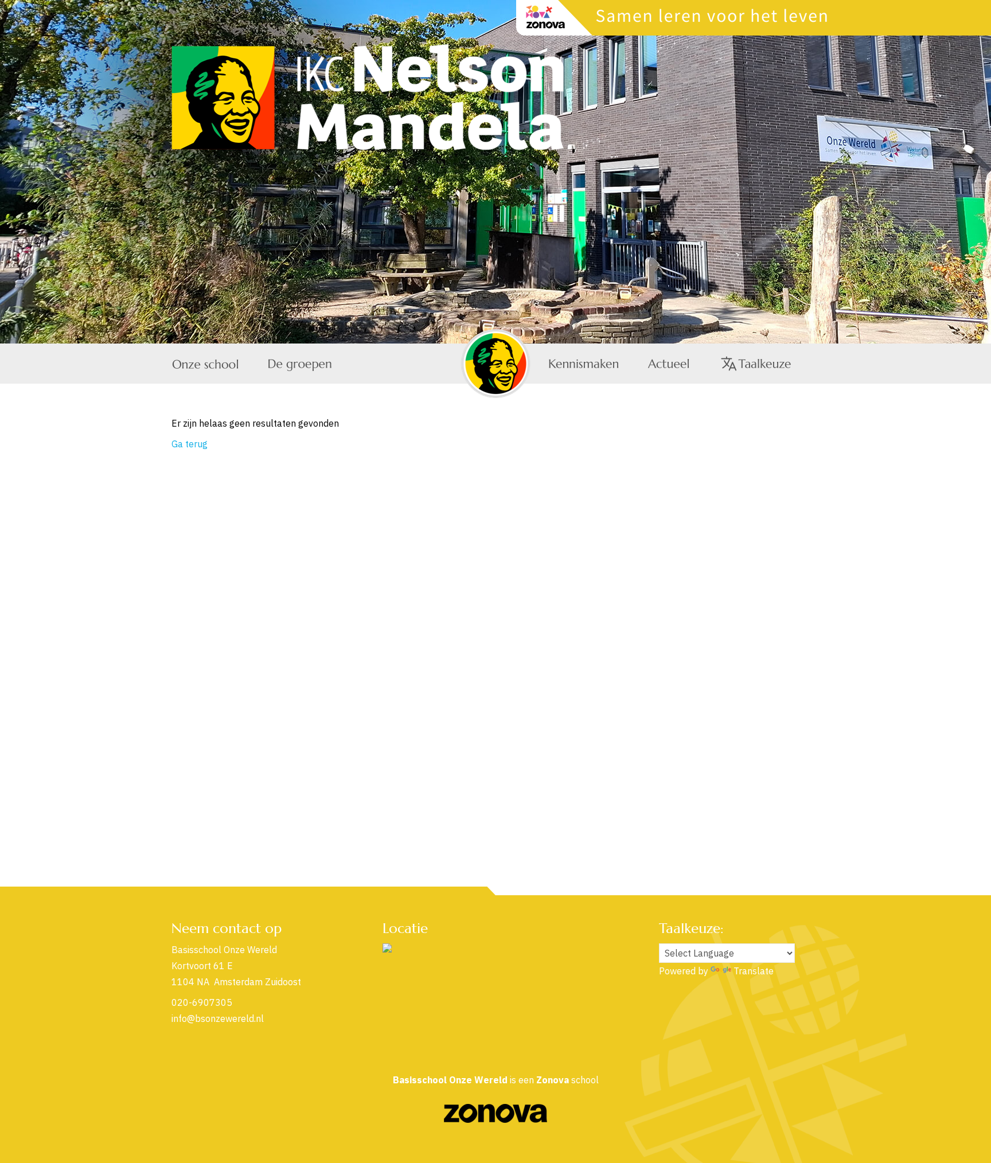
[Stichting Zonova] (495, 1119)
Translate (754, 971)
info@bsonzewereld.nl (217, 1018)
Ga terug (189, 444)
